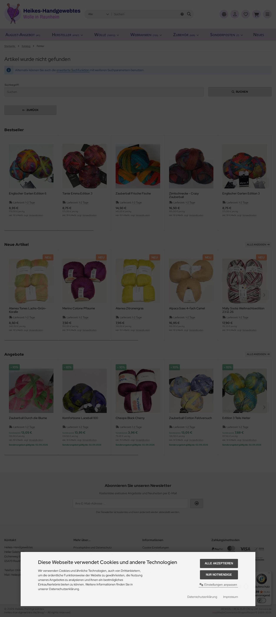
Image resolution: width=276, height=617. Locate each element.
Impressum (230, 597)
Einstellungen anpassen (220, 584)
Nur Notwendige (219, 574)
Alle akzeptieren (219, 563)
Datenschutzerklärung (202, 597)
